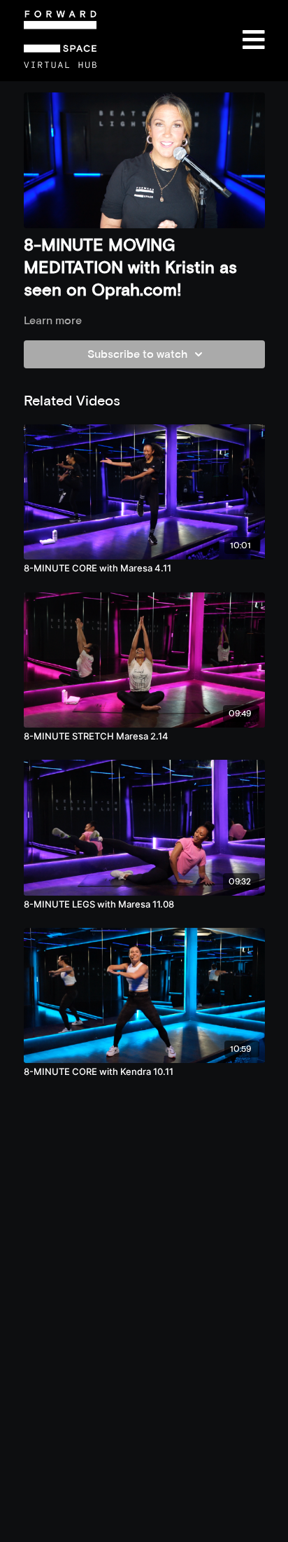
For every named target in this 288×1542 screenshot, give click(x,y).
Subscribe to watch (137, 354)
